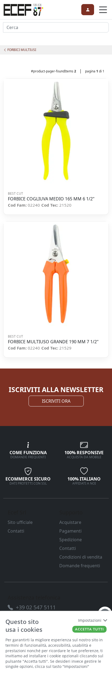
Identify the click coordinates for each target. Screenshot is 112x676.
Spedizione (70, 540)
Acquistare (70, 522)
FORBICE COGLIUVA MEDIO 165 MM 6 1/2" (51, 198)
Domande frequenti (79, 566)
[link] (23, 9)
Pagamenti (70, 531)
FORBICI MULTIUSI (21, 49)
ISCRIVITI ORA (56, 401)
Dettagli (54, 131)
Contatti (16, 531)
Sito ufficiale (20, 522)
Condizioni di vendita (80, 557)
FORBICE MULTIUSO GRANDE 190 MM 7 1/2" (53, 341)
